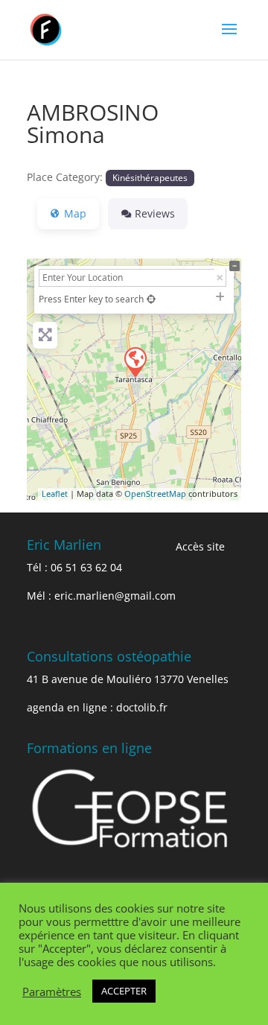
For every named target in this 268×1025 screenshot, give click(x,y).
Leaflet (55, 493)
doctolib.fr (142, 707)
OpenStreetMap (155, 493)
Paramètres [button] (51, 991)
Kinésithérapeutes (150, 177)
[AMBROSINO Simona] (134, 361)
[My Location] (151, 299)
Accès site (200, 546)
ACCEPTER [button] (124, 990)
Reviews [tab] (155, 213)
